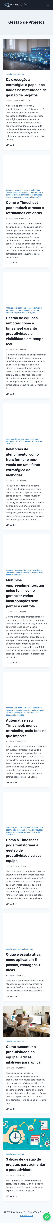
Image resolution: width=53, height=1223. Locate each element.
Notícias (20, 441)
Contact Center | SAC (28, 828)
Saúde (17, 195)
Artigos (9, 190)
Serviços (38, 195)
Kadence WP (26, 1215)
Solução (27, 197)
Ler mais (11, 145)
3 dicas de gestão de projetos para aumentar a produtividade (25, 1164)
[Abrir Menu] (47, 5)
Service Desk (27, 195)
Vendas (9, 444)
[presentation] (26, 54)
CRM (38, 190)
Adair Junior (13, 101)
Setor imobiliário (13, 197)
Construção (29, 190)
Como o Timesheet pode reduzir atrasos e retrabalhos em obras (25, 207)
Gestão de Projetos (15, 74)
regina (11, 350)
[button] (47, 1217)
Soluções (36, 197)
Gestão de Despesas (15, 193)
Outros (9, 195)
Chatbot (18, 190)
